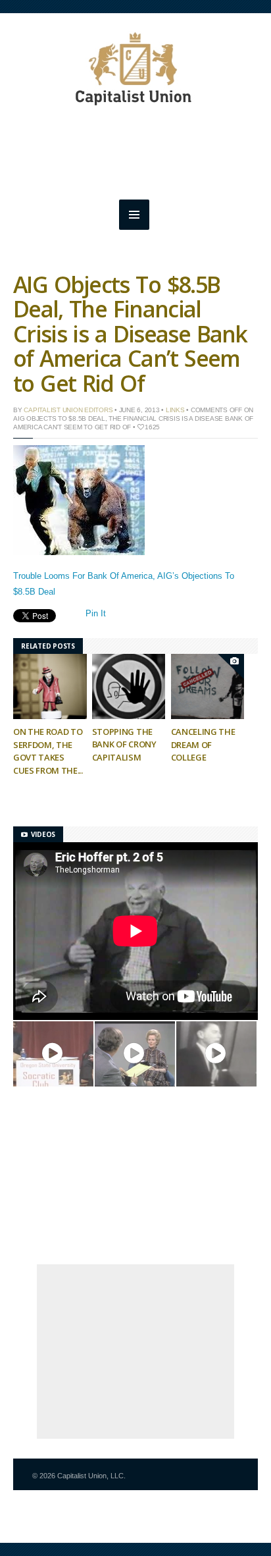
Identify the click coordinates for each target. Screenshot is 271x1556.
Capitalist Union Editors (68, 410)
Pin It (96, 613)
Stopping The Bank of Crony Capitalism (124, 744)
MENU (134, 215)
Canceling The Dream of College (203, 744)
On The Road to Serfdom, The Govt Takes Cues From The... (48, 751)
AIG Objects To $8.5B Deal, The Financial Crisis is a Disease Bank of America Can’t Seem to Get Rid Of (130, 333)
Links (175, 410)
